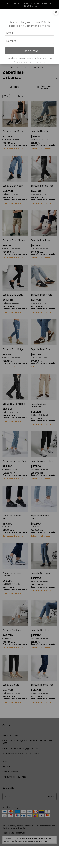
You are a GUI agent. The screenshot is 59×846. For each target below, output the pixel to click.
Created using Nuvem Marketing (29, 62)
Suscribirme (30, 51)
